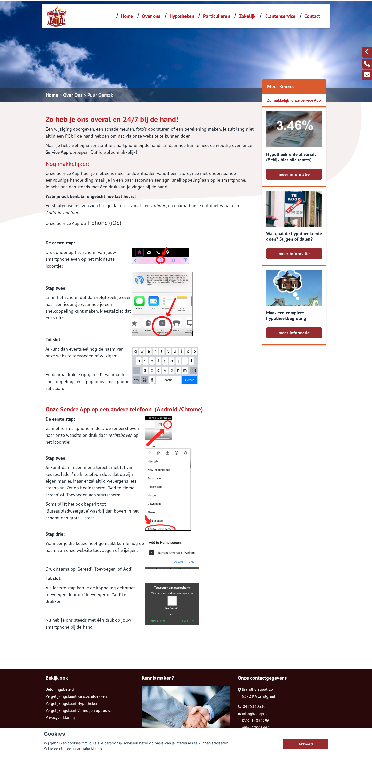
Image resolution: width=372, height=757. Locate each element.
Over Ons (72, 95)
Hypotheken (182, 16)
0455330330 (254, 706)
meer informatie (294, 174)
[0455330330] (367, 64)
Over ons (151, 16)
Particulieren (216, 16)
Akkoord (305, 744)
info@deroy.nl (254, 713)
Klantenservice (279, 16)
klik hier (97, 748)
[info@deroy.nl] (367, 75)
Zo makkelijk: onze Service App (294, 100)
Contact (312, 16)
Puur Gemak (100, 95)
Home (127, 16)
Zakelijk (247, 16)
